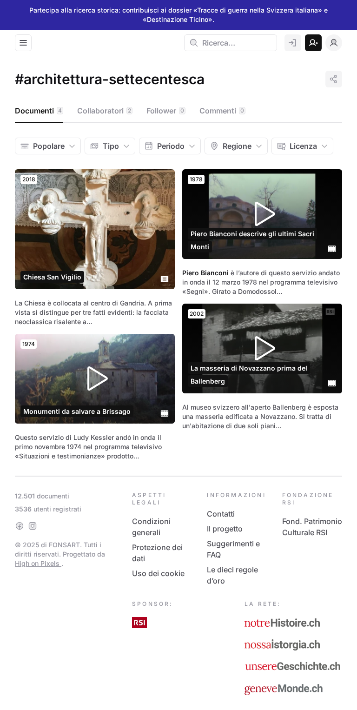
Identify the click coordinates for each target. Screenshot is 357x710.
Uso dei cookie (158, 573)
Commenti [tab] (221, 110)
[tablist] (178, 111)
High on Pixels (38, 563)
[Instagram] (32, 526)
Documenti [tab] (38, 110)
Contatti (221, 513)
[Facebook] (19, 526)
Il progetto (225, 528)
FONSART (64, 545)
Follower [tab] (165, 110)
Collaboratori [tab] (104, 110)
